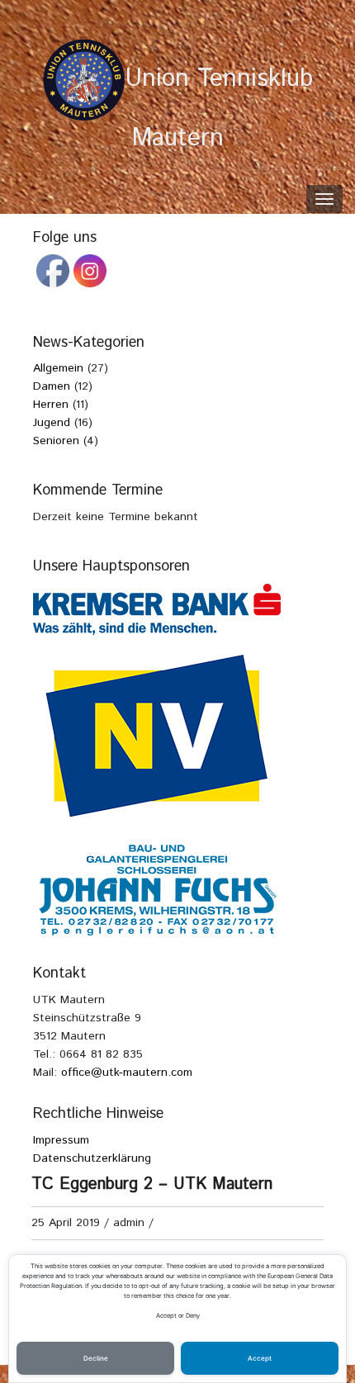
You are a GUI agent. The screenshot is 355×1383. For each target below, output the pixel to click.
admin (128, 1223)
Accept (260, 1358)
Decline (95, 1358)
